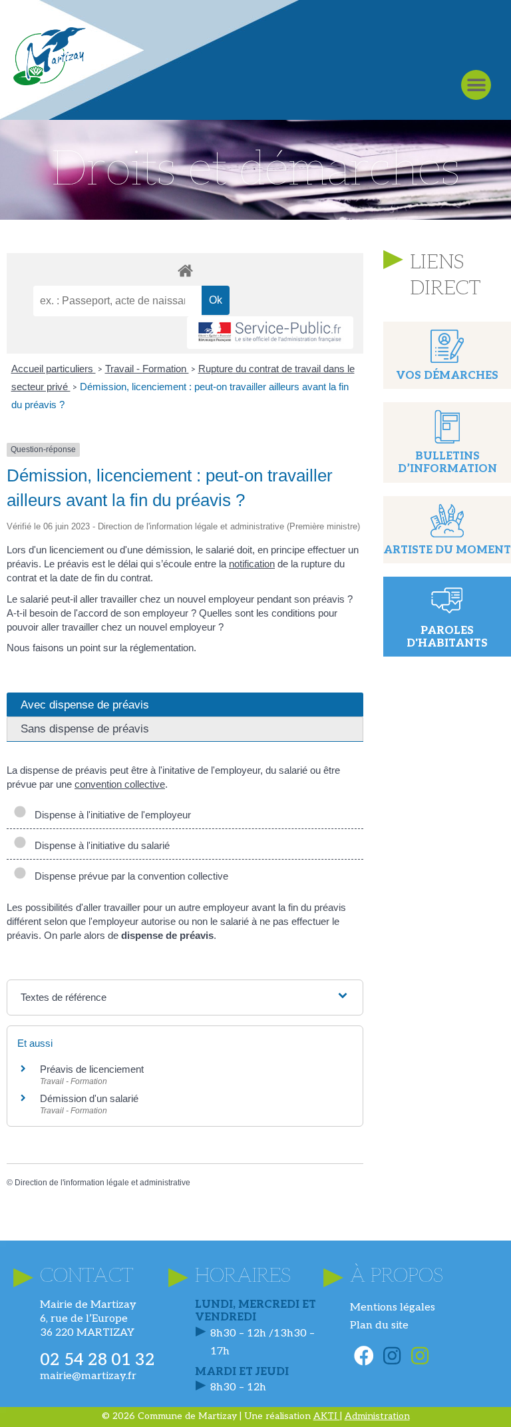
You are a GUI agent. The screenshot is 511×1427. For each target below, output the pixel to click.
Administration (377, 1416)
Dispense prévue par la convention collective (128, 876)
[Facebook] (364, 1356)
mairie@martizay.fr (88, 1376)
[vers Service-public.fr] (270, 332)
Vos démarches (447, 376)
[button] (476, 85)
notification (252, 563)
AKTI (326, 1416)
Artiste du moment (447, 550)
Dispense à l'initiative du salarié (99, 845)
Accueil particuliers (53, 368)
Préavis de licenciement (92, 1069)
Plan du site (379, 1325)
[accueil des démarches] (185, 270)
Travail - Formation (147, 368)
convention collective (120, 784)
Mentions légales (392, 1307)
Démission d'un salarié (89, 1098)
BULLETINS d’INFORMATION (447, 462)
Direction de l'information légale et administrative (102, 1182)
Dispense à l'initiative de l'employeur (110, 814)
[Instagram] (392, 1356)
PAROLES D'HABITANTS (447, 637)
